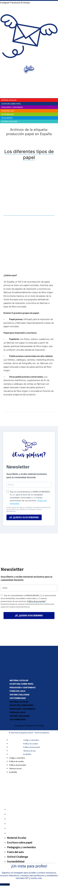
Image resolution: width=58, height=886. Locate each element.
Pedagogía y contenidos (23, 687)
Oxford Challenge (19, 694)
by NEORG (27, 754)
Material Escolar (19, 680)
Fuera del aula (17, 691)
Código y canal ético (31, 740)
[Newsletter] (29, 63)
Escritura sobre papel (22, 684)
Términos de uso (29, 751)
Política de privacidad (36, 601)
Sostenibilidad (18, 698)
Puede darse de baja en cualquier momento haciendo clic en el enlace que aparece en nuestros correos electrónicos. (27, 605)
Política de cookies (30, 744)
